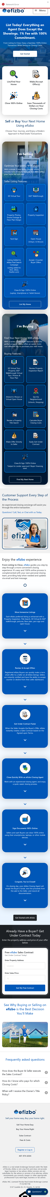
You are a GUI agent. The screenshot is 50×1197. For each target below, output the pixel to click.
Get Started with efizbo (25, 946)
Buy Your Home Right (25, 1157)
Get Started (25, 53)
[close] (48, 2)
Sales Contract (25, 1164)
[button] (25, 1101)
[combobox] (21, 994)
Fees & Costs (25, 1168)
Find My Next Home (25, 479)
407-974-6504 (25, 1184)
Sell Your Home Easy (25, 1153)
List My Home (25, 304)
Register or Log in (25, 1178)
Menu (42, 10)
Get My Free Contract (25, 1016)
